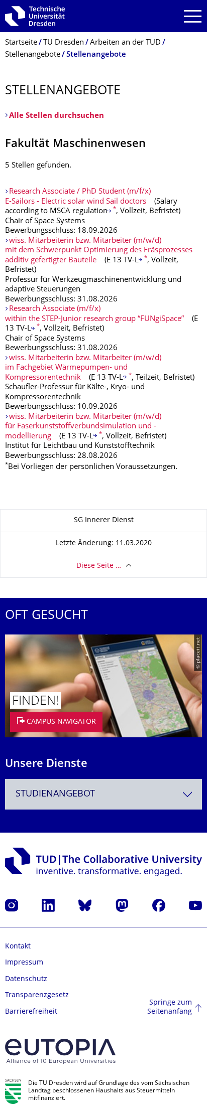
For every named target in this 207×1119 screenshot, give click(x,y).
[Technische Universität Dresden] (35, 16)
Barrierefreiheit (31, 1012)
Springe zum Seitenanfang (169, 1007)
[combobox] (103, 794)
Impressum (24, 963)
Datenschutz (26, 979)
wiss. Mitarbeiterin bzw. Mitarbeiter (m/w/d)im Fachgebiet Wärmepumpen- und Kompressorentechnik (83, 368)
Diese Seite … (98, 566)
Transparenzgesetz (37, 995)
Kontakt (18, 946)
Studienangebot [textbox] (55, 794)
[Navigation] (192, 16)
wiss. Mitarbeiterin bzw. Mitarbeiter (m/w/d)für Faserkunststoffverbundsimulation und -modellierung (83, 426)
